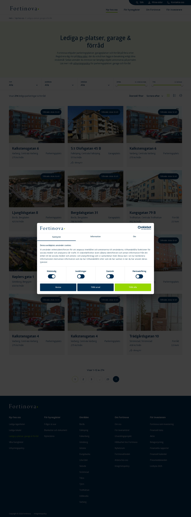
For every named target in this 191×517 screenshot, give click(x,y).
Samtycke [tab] (56, 236)
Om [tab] (134, 236)
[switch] (81, 276)
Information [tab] (95, 236)
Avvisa (58, 287)
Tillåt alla (133, 287)
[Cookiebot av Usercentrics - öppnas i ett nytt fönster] (139, 228)
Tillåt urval (95, 287)
